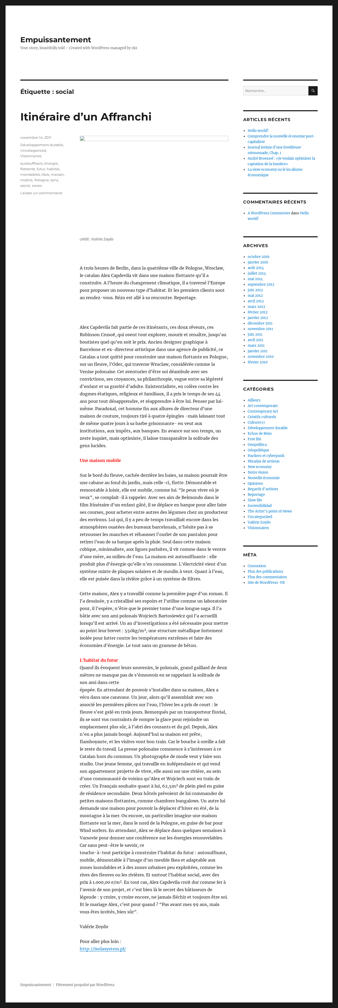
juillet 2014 (257, 273)
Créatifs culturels (262, 417)
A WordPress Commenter (269, 213)
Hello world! (258, 130)
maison (57, 174)
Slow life (255, 500)
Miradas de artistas (264, 461)
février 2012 (257, 312)
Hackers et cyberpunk (266, 456)
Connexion (257, 566)
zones (37, 185)
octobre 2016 (259, 257)
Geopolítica (257, 444)
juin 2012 (255, 290)
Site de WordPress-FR (266, 582)
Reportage (256, 494)
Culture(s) (256, 422)
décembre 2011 (260, 323)
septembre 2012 (261, 284)
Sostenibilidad (260, 505)
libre (45, 174)
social (25, 185)
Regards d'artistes (263, 489)
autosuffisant (31, 163)
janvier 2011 (257, 351)
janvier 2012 (258, 318)
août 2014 (256, 268)
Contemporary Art (263, 411)
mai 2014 (255, 279)
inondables (30, 174)
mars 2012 (256, 306)
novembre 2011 (260, 329)
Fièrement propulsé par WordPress (85, 985)
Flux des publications (265, 571)
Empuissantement (55, 39)
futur (41, 169)
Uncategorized (33, 150)
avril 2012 (256, 301)
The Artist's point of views (270, 511)
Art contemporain (263, 406)
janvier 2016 (258, 262)
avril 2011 (255, 340)
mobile (26, 180)
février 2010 (257, 362)
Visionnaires (30, 156)
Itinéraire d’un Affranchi (86, 116)
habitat (53, 169)
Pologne (41, 180)
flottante (27, 169)
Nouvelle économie (264, 478)
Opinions (255, 483)
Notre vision (258, 472)
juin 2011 (255, 334)
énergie (51, 163)
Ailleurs (254, 400)
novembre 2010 (261, 356)
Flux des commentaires (267, 577)
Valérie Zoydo (259, 522)
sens (54, 180)
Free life (254, 439)
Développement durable (41, 145)
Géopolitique (258, 450)
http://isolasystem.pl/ (103, 948)
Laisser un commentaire (41, 193)
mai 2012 (255, 295)
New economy (259, 467)
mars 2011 (256, 345)
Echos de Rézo (260, 433)
